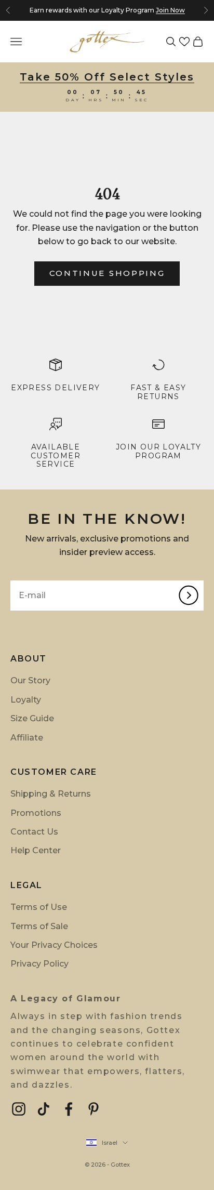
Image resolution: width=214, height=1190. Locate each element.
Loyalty (25, 700)
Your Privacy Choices (54, 945)
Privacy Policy (39, 964)
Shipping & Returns (50, 794)
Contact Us (34, 832)
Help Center (35, 850)
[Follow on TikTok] (43, 1109)
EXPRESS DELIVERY (55, 387)
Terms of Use (38, 907)
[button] (184, 41)
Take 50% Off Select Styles (107, 77)
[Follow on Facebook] (68, 1109)
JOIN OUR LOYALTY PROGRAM (158, 451)
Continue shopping (107, 273)
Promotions (35, 813)
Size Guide (32, 718)
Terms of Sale (39, 926)
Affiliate (26, 738)
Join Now (170, 10)
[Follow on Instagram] (18, 1109)
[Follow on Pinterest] (93, 1109)
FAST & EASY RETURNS (158, 392)
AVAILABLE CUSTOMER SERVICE (56, 455)
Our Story (30, 680)
